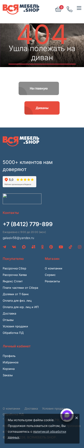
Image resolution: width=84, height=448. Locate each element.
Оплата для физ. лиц (17, 300)
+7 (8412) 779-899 (28, 224)
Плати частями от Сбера (20, 287)
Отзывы (8, 320)
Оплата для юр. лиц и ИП (21, 307)
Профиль (9, 356)
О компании (53, 268)
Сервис (50, 275)
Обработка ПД (13, 333)
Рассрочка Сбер (14, 268)
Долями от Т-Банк (16, 294)
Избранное (11, 362)
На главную (39, 88)
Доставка (9, 313)
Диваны (42, 108)
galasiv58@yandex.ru (18, 238)
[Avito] (33, 247)
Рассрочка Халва (15, 275)
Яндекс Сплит (13, 281)
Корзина (9, 368)
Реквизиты (52, 281)
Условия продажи (15, 326)
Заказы (8, 375)
